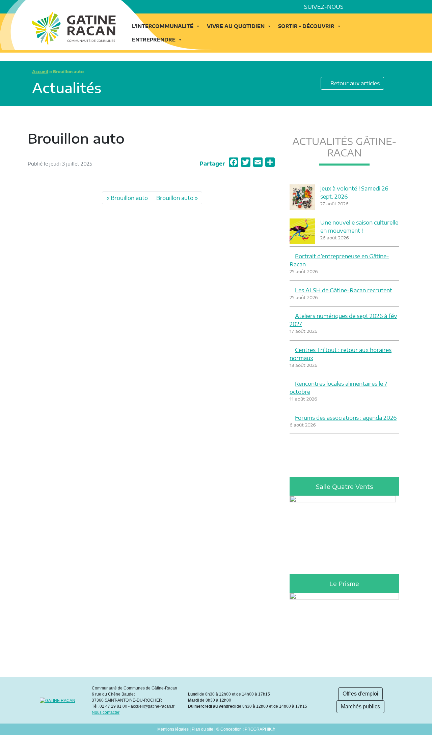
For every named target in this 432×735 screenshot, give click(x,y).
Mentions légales (173, 729)
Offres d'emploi (360, 694)
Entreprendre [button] (154, 39)
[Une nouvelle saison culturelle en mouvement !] (302, 231)
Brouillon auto (129, 198)
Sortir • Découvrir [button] (306, 26)
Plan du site (202, 729)
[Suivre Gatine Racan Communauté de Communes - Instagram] (373, 6)
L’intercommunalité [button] (162, 26)
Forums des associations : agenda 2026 (346, 417)
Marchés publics (360, 706)
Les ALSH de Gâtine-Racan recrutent (343, 290)
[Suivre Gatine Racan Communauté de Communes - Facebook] (354, 6)
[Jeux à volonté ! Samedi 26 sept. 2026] (302, 197)
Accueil (40, 71)
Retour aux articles (354, 83)
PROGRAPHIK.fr (260, 729)
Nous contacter (105, 712)
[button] (401, 6)
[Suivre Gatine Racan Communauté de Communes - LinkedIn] (364, 6)
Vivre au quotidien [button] (236, 26)
